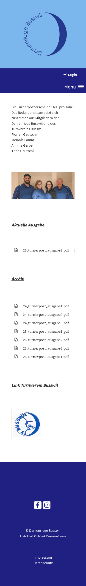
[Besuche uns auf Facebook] (38, 506)
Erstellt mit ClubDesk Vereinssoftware (43, 536)
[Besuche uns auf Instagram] (46, 506)
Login (72, 74)
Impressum (43, 557)
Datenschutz (43, 562)
